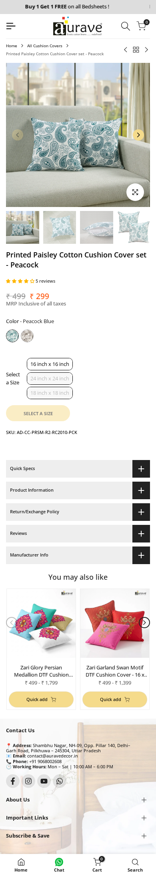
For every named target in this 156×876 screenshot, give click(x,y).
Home (11, 45)
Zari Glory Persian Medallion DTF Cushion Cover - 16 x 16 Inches (41, 671)
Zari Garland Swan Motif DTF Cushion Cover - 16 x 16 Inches (115, 671)
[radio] (12, 336)
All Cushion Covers (44, 45)
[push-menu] (11, 26)
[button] (21, 281)
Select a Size (13, 378)
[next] (138, 135)
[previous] (17, 135)
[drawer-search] (125, 26)
